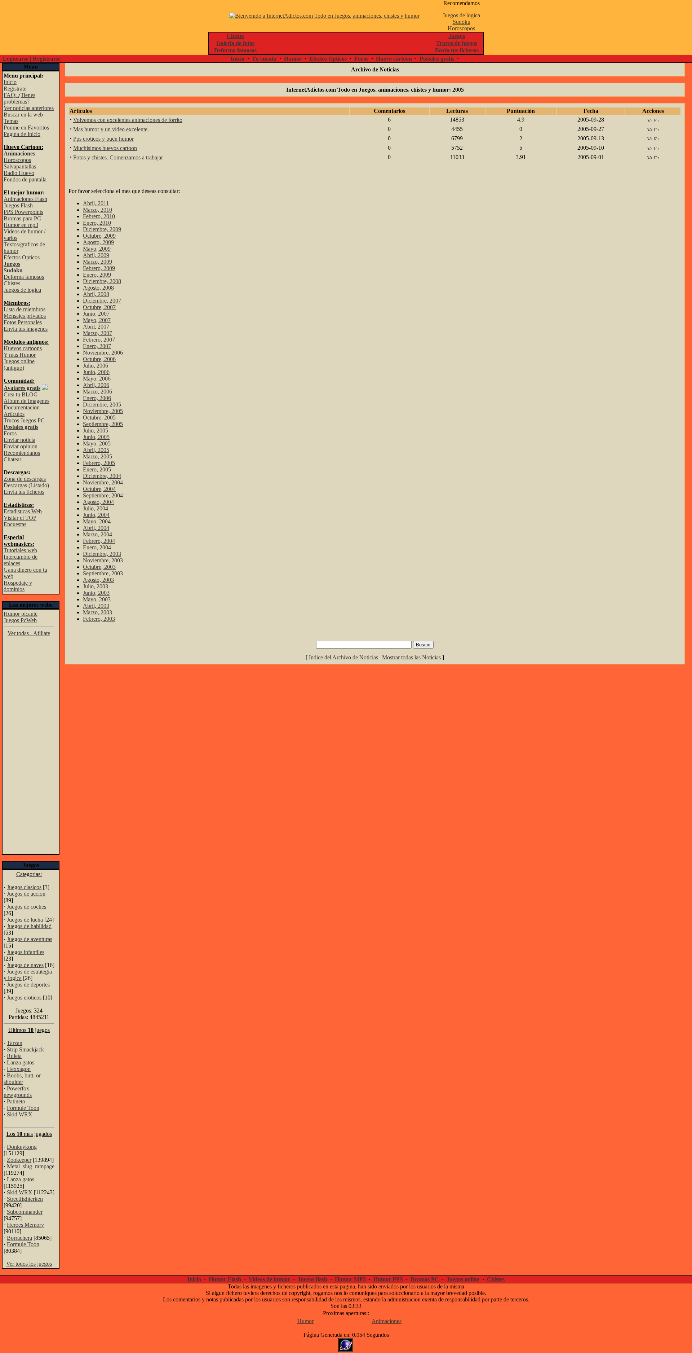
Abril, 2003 (96, 606)
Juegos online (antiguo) (19, 364)
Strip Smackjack (25, 1049)
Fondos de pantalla (25, 179)
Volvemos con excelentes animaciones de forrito (127, 120)
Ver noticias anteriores (29, 108)
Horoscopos (461, 28)
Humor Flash (225, 1279)
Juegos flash (312, 1279)
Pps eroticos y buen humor (103, 139)
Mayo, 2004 (97, 521)
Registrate (15, 88)
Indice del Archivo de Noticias (343, 657)
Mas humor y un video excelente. (111, 129)
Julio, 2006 (95, 366)
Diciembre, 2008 (102, 281)
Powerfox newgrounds (18, 1091)
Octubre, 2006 (99, 359)
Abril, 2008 (96, 294)
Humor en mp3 (21, 225)
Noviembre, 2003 (103, 560)
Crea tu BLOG (21, 394)
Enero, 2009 (97, 275)
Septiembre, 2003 (103, 573)
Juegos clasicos (24, 887)
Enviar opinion (20, 446)
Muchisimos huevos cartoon (105, 148)
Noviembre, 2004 (103, 482)
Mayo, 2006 (97, 378)
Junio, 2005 (96, 437)
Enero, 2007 (97, 346)
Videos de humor (269, 1279)
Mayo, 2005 (97, 443)
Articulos (14, 414)
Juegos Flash (18, 205)
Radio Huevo (19, 173)
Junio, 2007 (96, 314)
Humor (293, 59)
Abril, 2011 (96, 203)
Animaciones (387, 1321)
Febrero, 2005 (99, 463)
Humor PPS (388, 1279)
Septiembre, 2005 (103, 424)
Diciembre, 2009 (102, 229)
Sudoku (461, 22)
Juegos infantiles (25, 952)
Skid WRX (19, 1114)
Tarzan (14, 1043)
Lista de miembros (24, 309)
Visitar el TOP (20, 518)
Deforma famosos (24, 277)
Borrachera (19, 1238)
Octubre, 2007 (99, 307)
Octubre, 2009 (99, 236)
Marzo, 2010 (97, 210)
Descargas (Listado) (26, 485)
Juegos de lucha (25, 920)
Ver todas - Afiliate (29, 633)
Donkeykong (22, 1147)
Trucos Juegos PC (24, 420)
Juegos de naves (25, 965)
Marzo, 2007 (97, 333)
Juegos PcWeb (20, 620)
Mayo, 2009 (97, 249)
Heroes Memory (25, 1225)
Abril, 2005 (96, 450)
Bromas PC (425, 1279)
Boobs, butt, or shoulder (22, 1078)
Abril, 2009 (96, 255)
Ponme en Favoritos (26, 127)
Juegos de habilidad (29, 926)
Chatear (12, 459)
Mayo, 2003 (97, 599)
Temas (11, 121)
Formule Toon (23, 1108)
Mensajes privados (25, 316)
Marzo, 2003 (97, 612)
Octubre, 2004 (99, 489)
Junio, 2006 (96, 372)
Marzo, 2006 (97, 391)
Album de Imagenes (26, 401)
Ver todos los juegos (29, 1264)
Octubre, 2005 (99, 417)
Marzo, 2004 (97, 534)
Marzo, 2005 (97, 456)
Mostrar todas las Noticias (411, 657)
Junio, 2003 (96, 593)
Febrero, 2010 (99, 216)
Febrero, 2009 (99, 268)
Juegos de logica (461, 15)
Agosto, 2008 (98, 288)
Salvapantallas (20, 166)
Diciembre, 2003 (102, 554)
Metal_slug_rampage (30, 1166)
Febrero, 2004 (99, 541)
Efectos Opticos (328, 59)
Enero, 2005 (97, 469)
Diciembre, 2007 (102, 301)
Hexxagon (19, 1069)
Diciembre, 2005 (102, 404)
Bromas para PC (22, 218)
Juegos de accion (26, 894)
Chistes (12, 283)
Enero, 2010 (97, 223)
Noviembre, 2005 (103, 411)
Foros (361, 59)
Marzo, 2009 (97, 262)
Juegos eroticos (24, 997)
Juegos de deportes (28, 984)
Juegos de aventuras (29, 939)
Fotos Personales (23, 322)
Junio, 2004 (96, 515)
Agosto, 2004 (98, 502)
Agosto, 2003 (98, 580)
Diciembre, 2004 (102, 476)
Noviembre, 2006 (103, 353)
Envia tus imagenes (26, 329)
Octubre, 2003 (99, 567)
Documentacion (22, 407)
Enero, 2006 (97, 398)
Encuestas (15, 524)
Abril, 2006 (96, 385)
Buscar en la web (23, 114)
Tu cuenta (264, 59)
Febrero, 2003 (99, 619)
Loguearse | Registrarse (32, 59)
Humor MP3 (350, 1279)
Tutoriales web (20, 550)
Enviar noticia (19, 440)
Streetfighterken (25, 1199)
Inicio (237, 59)
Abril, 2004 (96, 528)
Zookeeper (19, 1160)
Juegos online (463, 1279)
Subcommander (25, 1212)
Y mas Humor (20, 355)
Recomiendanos (22, 453)
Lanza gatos (20, 1062)
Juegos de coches (26, 907)
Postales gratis (437, 59)
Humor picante (20, 614)
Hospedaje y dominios (18, 586)
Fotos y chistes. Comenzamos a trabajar (118, 157)
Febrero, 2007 (99, 340)
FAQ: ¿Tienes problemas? (19, 98)
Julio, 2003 (95, 586)
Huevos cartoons (23, 348)
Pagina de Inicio (22, 134)
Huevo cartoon (394, 59)
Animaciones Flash (25, 199)
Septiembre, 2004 (103, 495)
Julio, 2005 (95, 430)
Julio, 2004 (95, 508)
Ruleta (14, 1056)
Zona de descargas (25, 479)
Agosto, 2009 (98, 242)
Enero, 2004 (97, 547)
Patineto (16, 1101)
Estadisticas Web (23, 511)
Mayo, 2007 (97, 320)
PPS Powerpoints (23, 212)
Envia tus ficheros (24, 492)
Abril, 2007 (96, 327)
